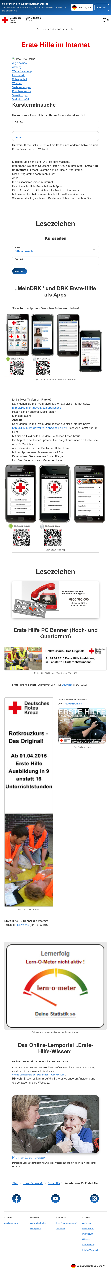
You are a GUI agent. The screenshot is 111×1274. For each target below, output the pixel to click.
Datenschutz (88, 1228)
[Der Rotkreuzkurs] (82, 726)
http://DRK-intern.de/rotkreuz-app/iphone (36, 407)
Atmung (17, 67)
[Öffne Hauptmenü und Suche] (105, 20)
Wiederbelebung (22, 71)
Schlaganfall (19, 79)
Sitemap (86, 1239)
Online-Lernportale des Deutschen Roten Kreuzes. (38, 1074)
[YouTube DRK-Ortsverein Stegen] (55, 1198)
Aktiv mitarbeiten (38, 1222)
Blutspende (35, 1228)
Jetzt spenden (11, 1222)
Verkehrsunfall (20, 99)
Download (67, 684)
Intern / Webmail (90, 1249)
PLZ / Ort (19, 122)
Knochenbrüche (21, 91)
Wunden (17, 83)
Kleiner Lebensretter (28, 1157)
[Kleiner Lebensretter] (55, 1124)
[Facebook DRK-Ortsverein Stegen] (16, 1198)
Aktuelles (60, 1228)
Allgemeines (19, 63)
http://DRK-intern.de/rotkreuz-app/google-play (39, 428)
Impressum (87, 1233)
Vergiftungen (19, 95)
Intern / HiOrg (88, 1244)
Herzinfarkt (18, 75)
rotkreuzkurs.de (73, 703)
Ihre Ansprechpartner (66, 1222)
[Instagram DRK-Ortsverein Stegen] (94, 1198)
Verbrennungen (21, 87)
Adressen (87, 1222)
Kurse (17, 247)
